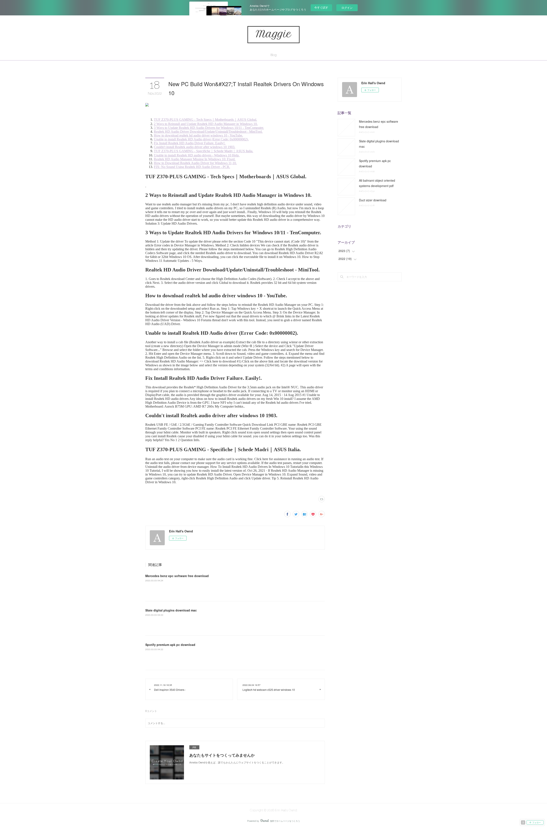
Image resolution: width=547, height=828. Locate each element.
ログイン (347, 8)
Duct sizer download (372, 200)
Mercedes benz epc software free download (177, 576)
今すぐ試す (321, 7)
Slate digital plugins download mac (171, 610)
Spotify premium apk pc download (170, 644)
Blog (273, 55)
